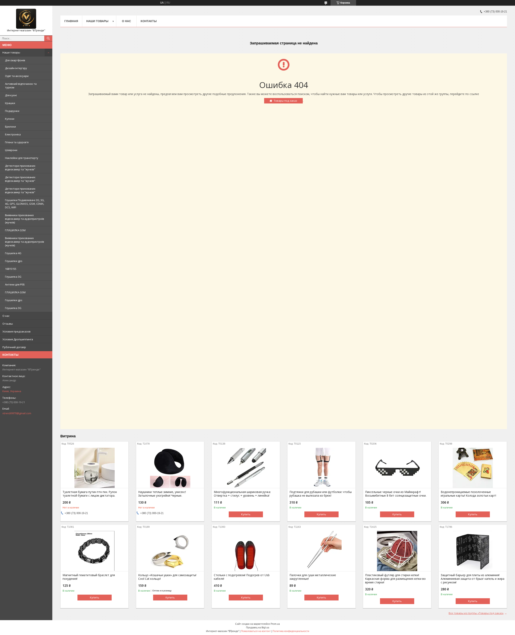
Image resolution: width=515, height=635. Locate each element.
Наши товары (11, 52)
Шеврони (11, 150)
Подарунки (12, 111)
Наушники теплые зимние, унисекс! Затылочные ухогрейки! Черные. (162, 493)
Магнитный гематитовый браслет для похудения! (89, 577)
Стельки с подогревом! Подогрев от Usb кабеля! (242, 577)
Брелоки (10, 126)
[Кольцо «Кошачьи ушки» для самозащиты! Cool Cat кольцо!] (170, 551)
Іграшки (10, 103)
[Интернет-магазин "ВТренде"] (26, 19)
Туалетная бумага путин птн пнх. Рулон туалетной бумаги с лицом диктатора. (90, 493)
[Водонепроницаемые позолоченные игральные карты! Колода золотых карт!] (473, 468)
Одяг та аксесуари (17, 76)
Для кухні (11, 95)
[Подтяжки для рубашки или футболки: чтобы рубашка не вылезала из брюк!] (321, 468)
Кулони (9, 119)
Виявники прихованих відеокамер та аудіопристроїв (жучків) (24, 218)
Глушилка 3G (13, 276)
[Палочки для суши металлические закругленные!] (321, 551)
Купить (245, 514)
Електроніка (13, 134)
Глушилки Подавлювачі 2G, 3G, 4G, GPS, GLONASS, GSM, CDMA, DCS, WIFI (24, 203)
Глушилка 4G (13, 253)
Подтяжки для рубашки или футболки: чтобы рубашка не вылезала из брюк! (320, 493)
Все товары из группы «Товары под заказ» (476, 613)
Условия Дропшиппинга (17, 339)
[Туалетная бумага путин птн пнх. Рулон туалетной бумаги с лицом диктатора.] (94, 468)
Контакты (149, 21)
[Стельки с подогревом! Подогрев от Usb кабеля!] (246, 551)
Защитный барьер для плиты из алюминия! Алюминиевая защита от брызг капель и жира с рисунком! (472, 578)
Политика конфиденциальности (291, 631)
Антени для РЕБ (15, 284)
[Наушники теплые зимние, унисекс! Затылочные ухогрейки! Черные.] (170, 468)
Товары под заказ (285, 100)
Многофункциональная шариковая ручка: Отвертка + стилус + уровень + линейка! (242, 493)
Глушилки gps (13, 261)
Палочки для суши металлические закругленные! (312, 577)
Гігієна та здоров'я (17, 142)
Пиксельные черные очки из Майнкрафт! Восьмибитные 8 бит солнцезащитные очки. (395, 493)
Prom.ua (275, 624)
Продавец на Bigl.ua (257, 627)
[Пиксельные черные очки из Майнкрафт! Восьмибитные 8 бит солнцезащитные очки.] (397, 468)
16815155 (10, 269)
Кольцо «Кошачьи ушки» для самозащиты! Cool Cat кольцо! (167, 577)
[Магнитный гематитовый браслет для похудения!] (94, 551)
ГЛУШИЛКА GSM (15, 230)
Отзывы (7, 323)
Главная (71, 21)
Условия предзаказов (16, 331)
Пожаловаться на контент (256, 631)
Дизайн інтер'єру (16, 68)
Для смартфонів (15, 60)
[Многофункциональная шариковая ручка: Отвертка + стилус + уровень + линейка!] (246, 468)
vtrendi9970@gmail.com (16, 413)
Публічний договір (14, 347)
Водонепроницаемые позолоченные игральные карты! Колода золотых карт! (468, 493)
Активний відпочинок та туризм (21, 85)
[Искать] (48, 38)
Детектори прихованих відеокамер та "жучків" (20, 167)
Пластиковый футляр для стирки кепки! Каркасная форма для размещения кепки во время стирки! (395, 578)
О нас (5, 316)
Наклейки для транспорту (21, 158)
